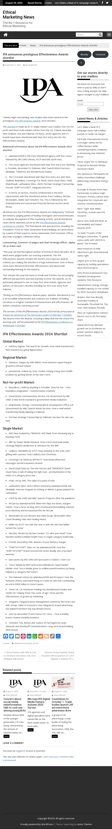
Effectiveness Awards (23, 643)
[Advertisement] (22, 792)
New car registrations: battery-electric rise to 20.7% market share (93, 316)
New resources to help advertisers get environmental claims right (92, 252)
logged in (20, 750)
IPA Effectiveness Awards (28, 120)
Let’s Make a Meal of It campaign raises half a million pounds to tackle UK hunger (91, 130)
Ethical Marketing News (18, 15)
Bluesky (84, 54)
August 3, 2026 (11, 691)
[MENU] (109, 34)
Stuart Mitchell (31, 65)
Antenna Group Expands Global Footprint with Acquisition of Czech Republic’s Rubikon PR (57, 655)
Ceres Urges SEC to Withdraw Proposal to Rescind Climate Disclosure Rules (92, 165)
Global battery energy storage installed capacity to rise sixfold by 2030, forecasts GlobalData (93, 288)
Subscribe (93, 109)
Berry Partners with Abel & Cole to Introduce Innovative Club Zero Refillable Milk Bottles (20, 655)
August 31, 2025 (60, 691)
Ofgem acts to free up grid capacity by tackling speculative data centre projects (92, 264)
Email (80, 100)
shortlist (11, 126)
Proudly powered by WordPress (36, 824)
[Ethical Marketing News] (5, 34)
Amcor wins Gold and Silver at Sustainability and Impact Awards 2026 (92, 224)
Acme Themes (84, 824)
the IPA (36, 643)
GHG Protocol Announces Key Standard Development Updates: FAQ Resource (92, 276)
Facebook (100, 54)
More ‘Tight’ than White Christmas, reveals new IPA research (91, 212)
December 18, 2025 (37, 691)
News (7, 643)
